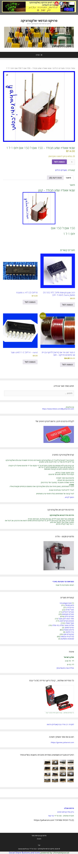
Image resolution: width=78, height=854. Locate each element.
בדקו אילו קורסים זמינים (65, 812)
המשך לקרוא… (69, 497)
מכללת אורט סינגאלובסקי (65, 668)
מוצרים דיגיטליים (68, 612)
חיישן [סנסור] (69, 605)
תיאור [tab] (68, 177)
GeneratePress (23, 849)
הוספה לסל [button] (67, 304)
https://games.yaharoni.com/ (62, 742)
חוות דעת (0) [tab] (55, 177)
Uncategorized (66, 603)
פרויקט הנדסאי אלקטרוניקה (39, 21)
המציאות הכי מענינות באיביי (63, 581)
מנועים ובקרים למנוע (66, 621)
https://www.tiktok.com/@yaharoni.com (58, 409)
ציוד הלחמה (70, 632)
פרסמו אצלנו (69, 808)
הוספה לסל (59, 161)
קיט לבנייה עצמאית (67, 636)
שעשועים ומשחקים (67, 639)
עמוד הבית (70, 68)
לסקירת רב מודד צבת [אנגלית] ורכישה (60, 724)
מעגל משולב (69, 623)
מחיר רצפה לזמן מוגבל (66, 618)
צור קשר (51, 816)
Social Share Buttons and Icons (24, 852)
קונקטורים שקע (68, 634)
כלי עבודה (70, 607)
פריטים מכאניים (68, 630)
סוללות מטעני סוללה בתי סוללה (63, 625)
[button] (7, 75)
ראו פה (39, 839)
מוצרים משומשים (68, 614)
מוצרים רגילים (58, 68)
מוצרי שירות (70, 610)
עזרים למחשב (69, 627)
